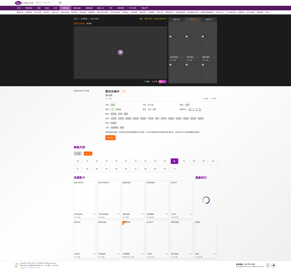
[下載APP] (162, 81)
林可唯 (143, 118)
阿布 (157, 118)
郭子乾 (163, 118)
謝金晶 (135, 118)
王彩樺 (178, 118)
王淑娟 (171, 118)
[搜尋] (60, 3)
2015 (113, 105)
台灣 (187, 105)
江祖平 (113, 118)
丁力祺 (150, 118)
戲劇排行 (209, 19)
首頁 (75, 19)
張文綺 (193, 118)
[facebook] (268, 265)
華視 (122, 128)
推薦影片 (192, 19)
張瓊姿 (185, 118)
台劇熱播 (114, 128)
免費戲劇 (84, 19)
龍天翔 (200, 118)
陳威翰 (128, 118)
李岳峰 (113, 123)
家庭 (126, 114)
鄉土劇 (113, 114)
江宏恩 (121, 118)
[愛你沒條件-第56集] (88, 110)
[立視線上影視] (24, 3)
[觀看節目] (120, 52)
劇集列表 (176, 19)
